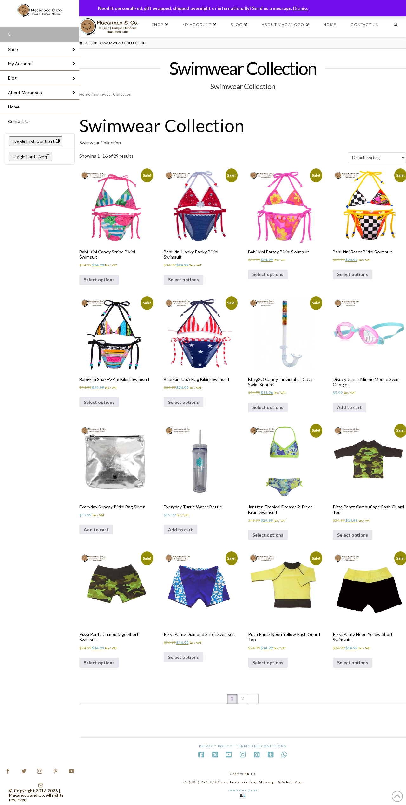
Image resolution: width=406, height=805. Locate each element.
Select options (99, 279)
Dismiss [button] (300, 8)
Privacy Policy (215, 746)
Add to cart (349, 407)
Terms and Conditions (261, 746)
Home (84, 94)
